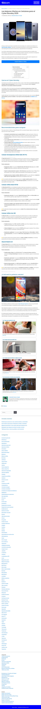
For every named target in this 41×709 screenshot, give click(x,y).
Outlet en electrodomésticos (7, 702)
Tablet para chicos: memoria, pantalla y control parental (13, 429)
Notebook (3, 581)
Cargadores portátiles (6, 476)
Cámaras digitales (5, 472)
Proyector (4, 596)
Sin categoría (4, 614)
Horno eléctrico (5, 541)
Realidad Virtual (5, 599)
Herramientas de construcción (8, 534)
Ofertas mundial (5, 583)
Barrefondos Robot (5, 452)
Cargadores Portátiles (6, 687)
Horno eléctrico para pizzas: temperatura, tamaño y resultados (14, 423)
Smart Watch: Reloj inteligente (8, 676)
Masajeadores (4, 563)
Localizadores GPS (5, 556)
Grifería (3, 528)
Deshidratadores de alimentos (8, 494)
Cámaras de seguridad (6, 470)
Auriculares (4, 448)
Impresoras (4, 543)
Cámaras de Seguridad (6, 661)
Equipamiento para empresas (7, 507)
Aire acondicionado (5, 441)
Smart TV (3, 616)
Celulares (5, 406)
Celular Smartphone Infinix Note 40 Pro (20, 72)
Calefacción (4, 463)
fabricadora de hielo (6, 516)
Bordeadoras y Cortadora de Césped (9, 673)
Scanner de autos (5, 605)
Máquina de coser (5, 559)
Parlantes (3, 587)
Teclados (3, 625)
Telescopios (4, 629)
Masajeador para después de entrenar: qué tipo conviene (13, 427)
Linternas (3, 554)
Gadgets (3, 525)
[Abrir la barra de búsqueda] (35, 2)
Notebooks (4, 658)
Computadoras (5, 485)
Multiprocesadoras (5, 578)
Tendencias (4, 630)
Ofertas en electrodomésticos (8, 701)
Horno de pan (4, 539)
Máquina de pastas (5, 561)
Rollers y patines (5, 603)
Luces (3, 558)
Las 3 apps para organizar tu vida (9, 320)
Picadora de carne (5, 594)
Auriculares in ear (5, 680)
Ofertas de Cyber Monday (7, 698)
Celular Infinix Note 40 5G (19, 73)
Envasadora (4, 503)
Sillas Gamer (4, 612)
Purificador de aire (5, 598)
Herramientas (4, 532)
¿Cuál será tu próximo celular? (18, 77)
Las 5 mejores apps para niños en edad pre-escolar (12, 357)
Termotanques (4, 632)
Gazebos (3, 527)
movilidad (4, 576)
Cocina (3, 481)
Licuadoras (4, 552)
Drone (3, 499)
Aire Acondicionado (6, 667)
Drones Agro (4, 501)
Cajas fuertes (4, 461)
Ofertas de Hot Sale (6, 697)
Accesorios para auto (6, 437)
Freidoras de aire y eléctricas (7, 688)
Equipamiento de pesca (6, 505)
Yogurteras (4, 649)
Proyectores (4, 684)
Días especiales (5, 496)
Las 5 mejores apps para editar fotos (9, 339)
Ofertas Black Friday (14, 695)
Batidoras (3, 454)
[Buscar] (15, 412)
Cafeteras (4, 459)
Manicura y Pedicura (6, 681)
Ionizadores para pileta (6, 547)
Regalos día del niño (6, 695)
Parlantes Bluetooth (6, 674)
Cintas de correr (5, 479)
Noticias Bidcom (4, 8)
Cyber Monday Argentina (23, 303)
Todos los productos (6, 656)
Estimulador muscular (6, 512)
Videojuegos (4, 643)
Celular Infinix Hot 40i (18, 74)
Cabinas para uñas (5, 669)
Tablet (3, 621)
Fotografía (4, 519)
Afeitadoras (4, 439)
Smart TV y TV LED (5, 678)
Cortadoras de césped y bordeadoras (9, 490)
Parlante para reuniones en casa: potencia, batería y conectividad (14, 421)
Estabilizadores (5, 508)
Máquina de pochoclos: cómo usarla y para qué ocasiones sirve (14, 425)
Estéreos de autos (5, 510)
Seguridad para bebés (6, 610)
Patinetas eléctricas (6, 589)
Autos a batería (5, 450)
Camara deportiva (5, 467)
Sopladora (4, 620)
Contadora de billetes (6, 488)
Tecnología (4, 627)
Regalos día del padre (6, 693)
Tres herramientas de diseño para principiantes (11, 377)
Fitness (3, 518)
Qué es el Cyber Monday (17, 68)
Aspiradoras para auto (6, 445)
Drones (3, 660)
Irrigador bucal (4, 549)
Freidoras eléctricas (6, 523)
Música (3, 579)
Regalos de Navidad (6, 700)
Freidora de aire (5, 521)
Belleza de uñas (5, 456)
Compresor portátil (5, 483)
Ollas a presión (5, 585)
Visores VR (4, 645)
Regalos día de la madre (6, 694)
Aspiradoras (4, 443)
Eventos (3, 514)
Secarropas (4, 607)
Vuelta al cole (4, 647)
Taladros (3, 623)
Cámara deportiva (5, 468)
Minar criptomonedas (6, 569)
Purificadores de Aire (6, 682)
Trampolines (4, 634)
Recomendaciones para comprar (19, 69)
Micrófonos (4, 565)
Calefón (3, 465)
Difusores (4, 498)
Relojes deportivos (5, 601)
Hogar (3, 538)
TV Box (3, 636)
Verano (3, 641)
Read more (4, 335)
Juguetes (3, 550)
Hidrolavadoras (5, 536)
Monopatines (4, 572)
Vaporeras (4, 638)
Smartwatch (4, 618)
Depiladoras (4, 492)
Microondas (4, 567)
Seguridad (4, 609)
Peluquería (4, 592)
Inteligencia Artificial (6, 545)
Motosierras (4, 574)
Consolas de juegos (6, 487)
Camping (3, 474)
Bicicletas (3, 457)
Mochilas (3, 570)
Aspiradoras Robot (5, 447)
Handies (3, 530)
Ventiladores (4, 640)
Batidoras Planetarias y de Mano (8, 668)
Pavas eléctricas (5, 590)
